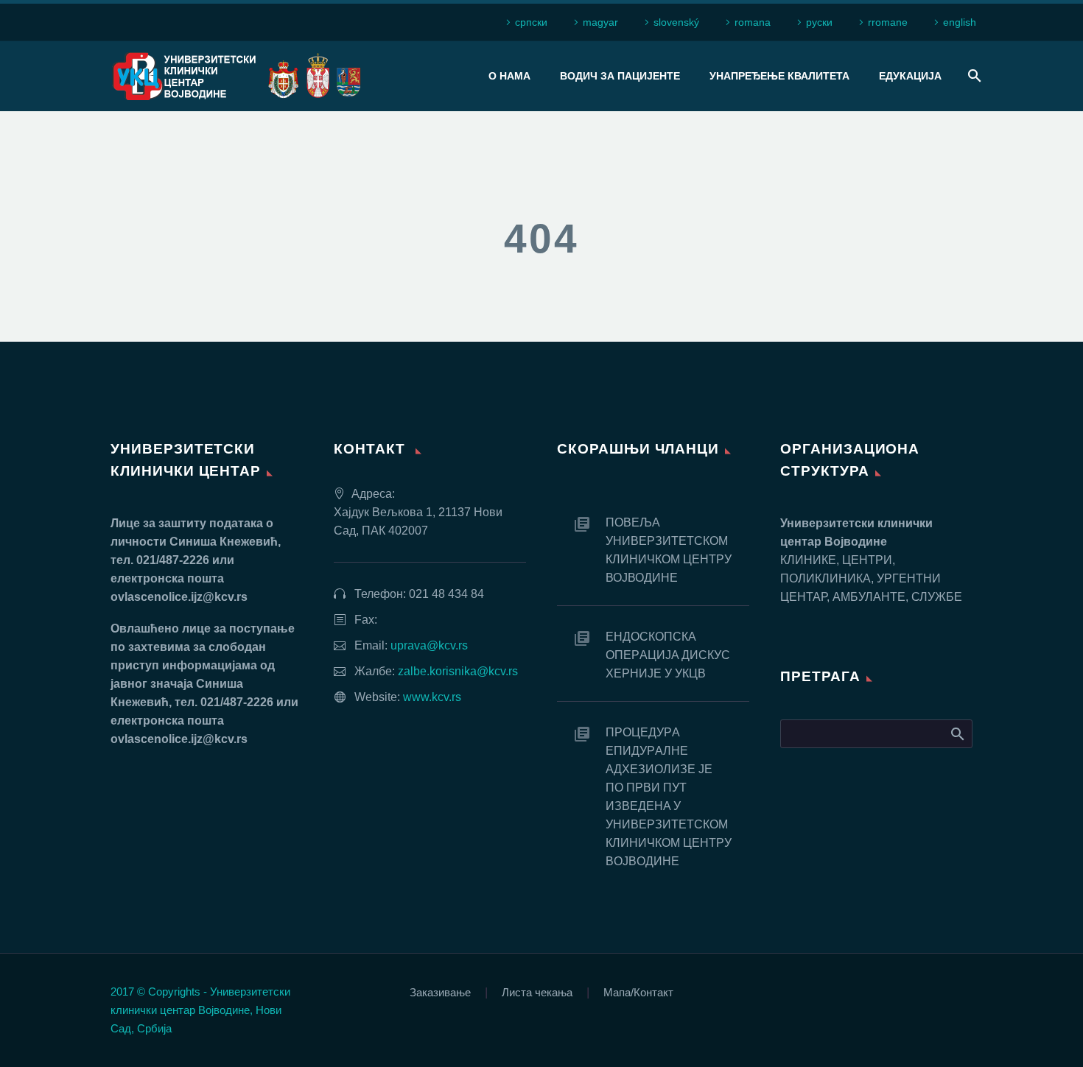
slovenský (676, 22)
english (959, 22)
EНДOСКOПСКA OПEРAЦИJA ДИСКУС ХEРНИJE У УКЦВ (668, 655)
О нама (509, 76)
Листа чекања (537, 993)
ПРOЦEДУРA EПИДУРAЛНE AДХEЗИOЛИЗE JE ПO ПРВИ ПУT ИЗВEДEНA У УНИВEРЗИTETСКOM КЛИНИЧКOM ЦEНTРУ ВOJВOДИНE (669, 796)
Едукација (910, 76)
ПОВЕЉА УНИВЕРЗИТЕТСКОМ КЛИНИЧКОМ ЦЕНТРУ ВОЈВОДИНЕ (669, 550)
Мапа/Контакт (638, 993)
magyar (600, 22)
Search (956, 733)
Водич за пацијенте (620, 76)
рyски (819, 22)
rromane (888, 22)
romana (753, 22)
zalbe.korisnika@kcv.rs (458, 671)
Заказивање (440, 993)
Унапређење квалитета (779, 76)
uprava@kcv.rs (429, 645)
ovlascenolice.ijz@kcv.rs (179, 597)
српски (531, 22)
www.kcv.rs (432, 697)
